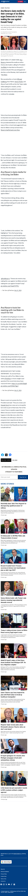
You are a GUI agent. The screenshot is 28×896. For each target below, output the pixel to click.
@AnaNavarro (5, 278)
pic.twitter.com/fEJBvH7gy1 (9, 386)
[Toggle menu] (25, 1)
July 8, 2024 (17, 290)
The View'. (4, 75)
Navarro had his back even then (10, 130)
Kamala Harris (5, 405)
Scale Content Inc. (17, 853)
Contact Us (3, 881)
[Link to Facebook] (1, 884)
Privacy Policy (4, 874)
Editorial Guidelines (5, 871)
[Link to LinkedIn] (14, 884)
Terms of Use (3, 878)
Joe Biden (4, 67)
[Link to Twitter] (6, 884)
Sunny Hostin (19, 81)
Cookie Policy (3, 876)
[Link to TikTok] (11, 884)
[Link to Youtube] (9, 884)
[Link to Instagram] (4, 884)
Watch (21, 1)
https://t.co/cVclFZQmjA (19, 383)
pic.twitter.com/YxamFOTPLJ (10, 286)
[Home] (5, 1)
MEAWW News (4, 853)
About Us (3, 869)
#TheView (8, 378)
